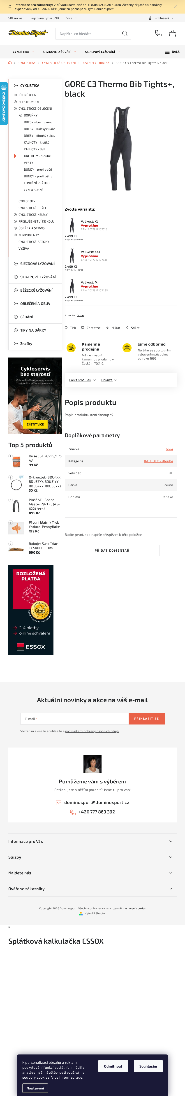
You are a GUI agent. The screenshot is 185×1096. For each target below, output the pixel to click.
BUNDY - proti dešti (38, 169)
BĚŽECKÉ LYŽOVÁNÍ (36, 290)
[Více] (172, 51)
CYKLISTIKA (29, 85)
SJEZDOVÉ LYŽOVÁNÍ (37, 263)
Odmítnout (113, 1066)
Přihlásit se (146, 718)
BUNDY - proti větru (38, 176)
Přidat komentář (112, 550)
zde (79, 1077)
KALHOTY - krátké (37, 142)
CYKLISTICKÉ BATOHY (33, 242)
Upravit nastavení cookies (129, 908)
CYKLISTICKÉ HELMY (33, 214)
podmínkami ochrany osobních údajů (92, 731)
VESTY (28, 163)
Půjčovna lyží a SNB (44, 18)
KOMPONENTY (28, 235)
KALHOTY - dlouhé (37, 156)
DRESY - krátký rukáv (39, 129)
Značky (26, 343)
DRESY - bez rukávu (38, 122)
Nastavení (35, 1088)
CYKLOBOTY (27, 201)
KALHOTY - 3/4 (35, 149)
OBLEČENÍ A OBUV (35, 303)
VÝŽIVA (23, 248)
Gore (80, 315)
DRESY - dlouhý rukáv (40, 135)
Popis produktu (80, 380)
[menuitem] (23, 51)
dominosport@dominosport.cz (96, 802)
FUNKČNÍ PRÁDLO (37, 183)
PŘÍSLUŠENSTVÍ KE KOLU (36, 221)
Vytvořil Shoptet (95, 913)
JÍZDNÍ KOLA (27, 95)
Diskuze (107, 380)
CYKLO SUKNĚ (34, 190)
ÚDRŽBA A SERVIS (31, 228)
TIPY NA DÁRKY (33, 330)
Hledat (125, 33)
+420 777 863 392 (158, 33)
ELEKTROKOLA (28, 102)
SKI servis (15, 18)
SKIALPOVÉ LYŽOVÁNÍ (38, 277)
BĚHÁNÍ (26, 317)
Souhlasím (148, 1066)
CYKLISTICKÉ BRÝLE (32, 208)
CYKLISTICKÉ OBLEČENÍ (35, 108)
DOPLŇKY (30, 115)
